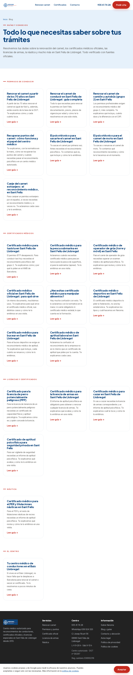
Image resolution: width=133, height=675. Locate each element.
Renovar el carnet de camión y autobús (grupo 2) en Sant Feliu (109, 96)
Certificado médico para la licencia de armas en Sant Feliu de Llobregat (65, 394)
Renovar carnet (42, 5)
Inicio (5, 19)
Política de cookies (109, 646)
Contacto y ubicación (110, 634)
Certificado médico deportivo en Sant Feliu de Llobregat (107, 293)
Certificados (60, 5)
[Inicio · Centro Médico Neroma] (10, 5)
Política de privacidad (110, 642)
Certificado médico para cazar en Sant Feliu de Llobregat (109, 394)
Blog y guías (106, 629)
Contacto (75, 5)
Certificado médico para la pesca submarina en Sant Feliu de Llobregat (65, 248)
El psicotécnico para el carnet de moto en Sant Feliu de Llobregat (108, 138)
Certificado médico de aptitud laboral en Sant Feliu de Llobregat (64, 335)
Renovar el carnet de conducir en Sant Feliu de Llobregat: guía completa (66, 96)
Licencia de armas (50, 638)
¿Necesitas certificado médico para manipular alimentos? (64, 293)
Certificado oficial (50, 634)
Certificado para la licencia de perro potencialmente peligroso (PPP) (18, 396)
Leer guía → (12, 121)
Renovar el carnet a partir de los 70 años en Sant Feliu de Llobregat (22, 96)
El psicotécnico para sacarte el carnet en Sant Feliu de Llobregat (65, 138)
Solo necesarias (100, 669)
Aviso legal (106, 638)
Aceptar (122, 669)
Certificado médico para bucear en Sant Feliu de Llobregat (22, 335)
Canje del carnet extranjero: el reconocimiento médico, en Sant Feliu (23, 188)
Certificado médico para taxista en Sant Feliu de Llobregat (22, 248)
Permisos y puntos (50, 629)
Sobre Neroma (107, 625)
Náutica (45, 642)
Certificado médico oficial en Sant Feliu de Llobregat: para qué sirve (23, 293)
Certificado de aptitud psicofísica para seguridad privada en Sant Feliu (23, 444)
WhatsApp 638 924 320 (82, 629)
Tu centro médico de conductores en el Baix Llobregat (21, 566)
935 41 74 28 (104, 4)
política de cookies (70, 671)
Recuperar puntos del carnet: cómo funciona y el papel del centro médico (22, 140)
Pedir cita (121, 5)
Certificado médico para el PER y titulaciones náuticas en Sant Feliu (22, 504)
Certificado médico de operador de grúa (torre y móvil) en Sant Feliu (109, 248)
